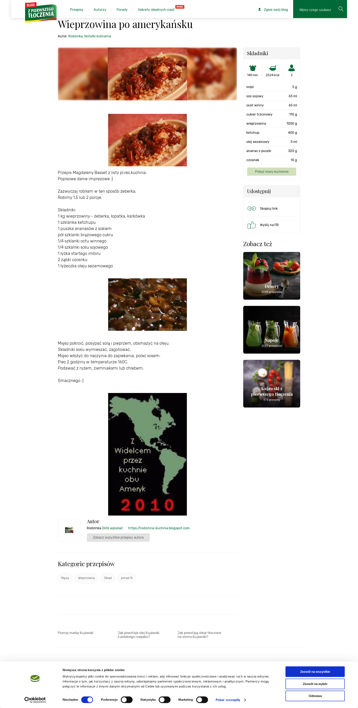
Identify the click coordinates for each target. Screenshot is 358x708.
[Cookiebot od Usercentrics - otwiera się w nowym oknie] (35, 700)
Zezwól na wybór (315, 684)
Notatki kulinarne (97, 36)
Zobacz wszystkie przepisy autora (118, 537)
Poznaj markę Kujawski (75, 633)
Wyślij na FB (269, 225)
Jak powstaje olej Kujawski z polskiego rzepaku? (138, 635)
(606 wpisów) (112, 528)
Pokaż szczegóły (228, 700)
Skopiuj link (269, 208)
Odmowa (315, 696)
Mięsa (65, 578)
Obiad (108, 578)
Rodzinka (75, 36)
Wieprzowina (86, 578)
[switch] (127, 699)
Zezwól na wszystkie (315, 671)
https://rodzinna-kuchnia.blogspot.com (159, 528)
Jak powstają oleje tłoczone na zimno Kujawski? (199, 635)
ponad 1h (127, 578)
